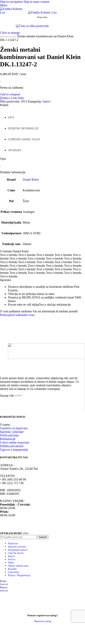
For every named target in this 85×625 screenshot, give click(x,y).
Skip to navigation (12, 1)
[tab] (11, 115)
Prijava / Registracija (19, 575)
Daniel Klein (31, 179)
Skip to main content (36, 1)
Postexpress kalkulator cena (17, 315)
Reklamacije (7, 439)
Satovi (13, 37)
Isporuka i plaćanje (12, 431)
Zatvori (4, 584)
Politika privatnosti (11, 446)
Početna (4, 37)
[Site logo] (14, 12)
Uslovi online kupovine (14, 442)
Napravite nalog (42, 621)
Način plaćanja (9, 435)
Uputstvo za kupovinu (14, 428)
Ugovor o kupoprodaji (14, 449)
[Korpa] (1, 16)
